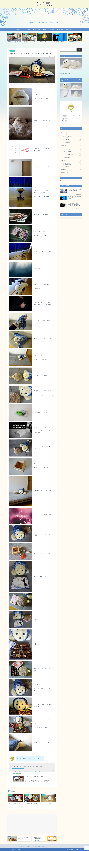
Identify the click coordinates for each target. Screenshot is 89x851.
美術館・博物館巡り (72, 163)
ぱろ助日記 (72, 137)
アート (45, 29)
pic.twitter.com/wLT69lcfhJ (18, 768)
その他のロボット (72, 157)
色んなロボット (37, 29)
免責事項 (19, 849)
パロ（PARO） (27, 29)
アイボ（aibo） (71, 152)
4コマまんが (72, 139)
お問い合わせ (69, 29)
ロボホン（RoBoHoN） (71, 154)
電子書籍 (52, 29)
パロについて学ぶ (71, 142)
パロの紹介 (72, 134)
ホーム (19, 29)
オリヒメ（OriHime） (71, 156)
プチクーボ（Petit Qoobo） (72, 149)
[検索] (79, 49)
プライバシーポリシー (12, 849)
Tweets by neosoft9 (64, 180)
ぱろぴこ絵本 (72, 141)
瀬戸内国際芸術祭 (72, 164)
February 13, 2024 (38, 771)
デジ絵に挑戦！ (72, 166)
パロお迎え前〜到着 (72, 136)
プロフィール (60, 29)
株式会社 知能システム (65, 73)
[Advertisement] (32, 823)
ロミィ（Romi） (71, 148)
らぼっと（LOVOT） (72, 151)
